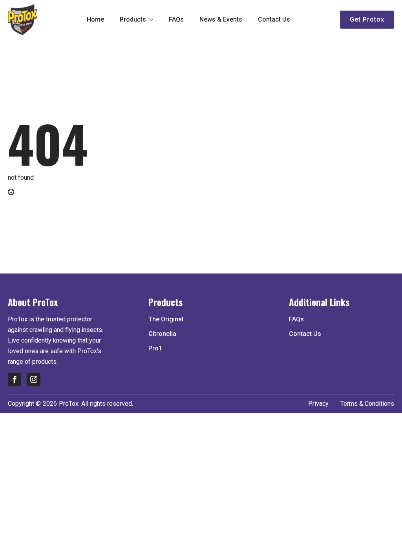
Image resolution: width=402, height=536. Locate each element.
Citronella (162, 333)
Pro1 (155, 348)
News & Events (220, 19)
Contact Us (274, 19)
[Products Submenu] (153, 20)
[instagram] (33, 379)
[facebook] (14, 379)
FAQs (176, 19)
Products (133, 19)
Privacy (318, 403)
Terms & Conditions (367, 403)
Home (95, 19)
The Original (165, 319)
